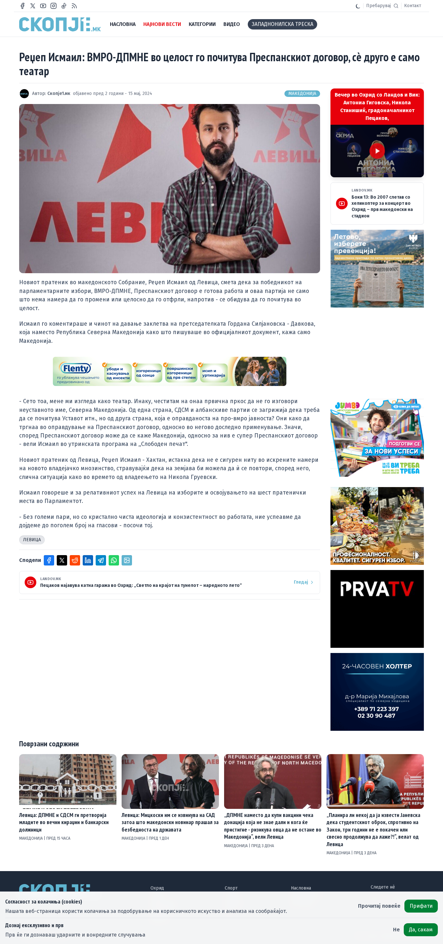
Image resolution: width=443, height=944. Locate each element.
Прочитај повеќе (379, 906)
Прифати (421, 906)
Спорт (231, 888)
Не (396, 930)
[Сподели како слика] (127, 560)
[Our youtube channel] (43, 6)
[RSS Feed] (74, 6)
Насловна (301, 888)
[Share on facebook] (49, 560)
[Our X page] (33, 6)
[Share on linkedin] (88, 560)
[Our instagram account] (53, 6)
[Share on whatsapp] (114, 560)
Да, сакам (421, 930)
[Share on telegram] (101, 560)
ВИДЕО (231, 24)
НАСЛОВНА (123, 24)
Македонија (302, 93)
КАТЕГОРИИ (202, 24)
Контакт (412, 5)
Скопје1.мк (58, 93)
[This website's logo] (60, 24)
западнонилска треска (282, 24)
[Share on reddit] (75, 560)
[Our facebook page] (22, 6)
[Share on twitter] (62, 560)
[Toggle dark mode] (358, 5)
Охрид (157, 888)
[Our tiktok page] (64, 6)
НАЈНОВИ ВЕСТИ (162, 24)
